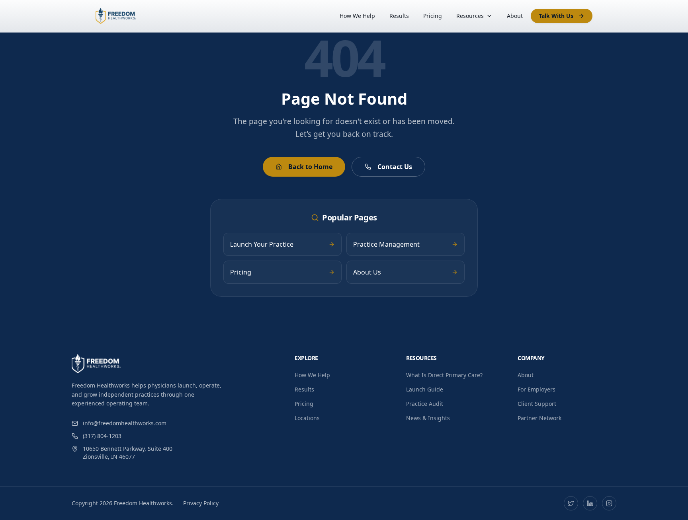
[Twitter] (571, 503)
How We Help (357, 15)
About (515, 15)
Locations (307, 418)
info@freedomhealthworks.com (124, 423)
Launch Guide (424, 389)
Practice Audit (424, 403)
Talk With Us (556, 15)
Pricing (432, 15)
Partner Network (539, 418)
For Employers (536, 389)
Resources (470, 15)
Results (399, 15)
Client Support (537, 403)
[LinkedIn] (590, 503)
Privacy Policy (201, 503)
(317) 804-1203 (102, 436)
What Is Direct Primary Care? (444, 375)
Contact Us (394, 166)
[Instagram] (609, 503)
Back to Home (310, 166)
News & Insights (428, 418)
